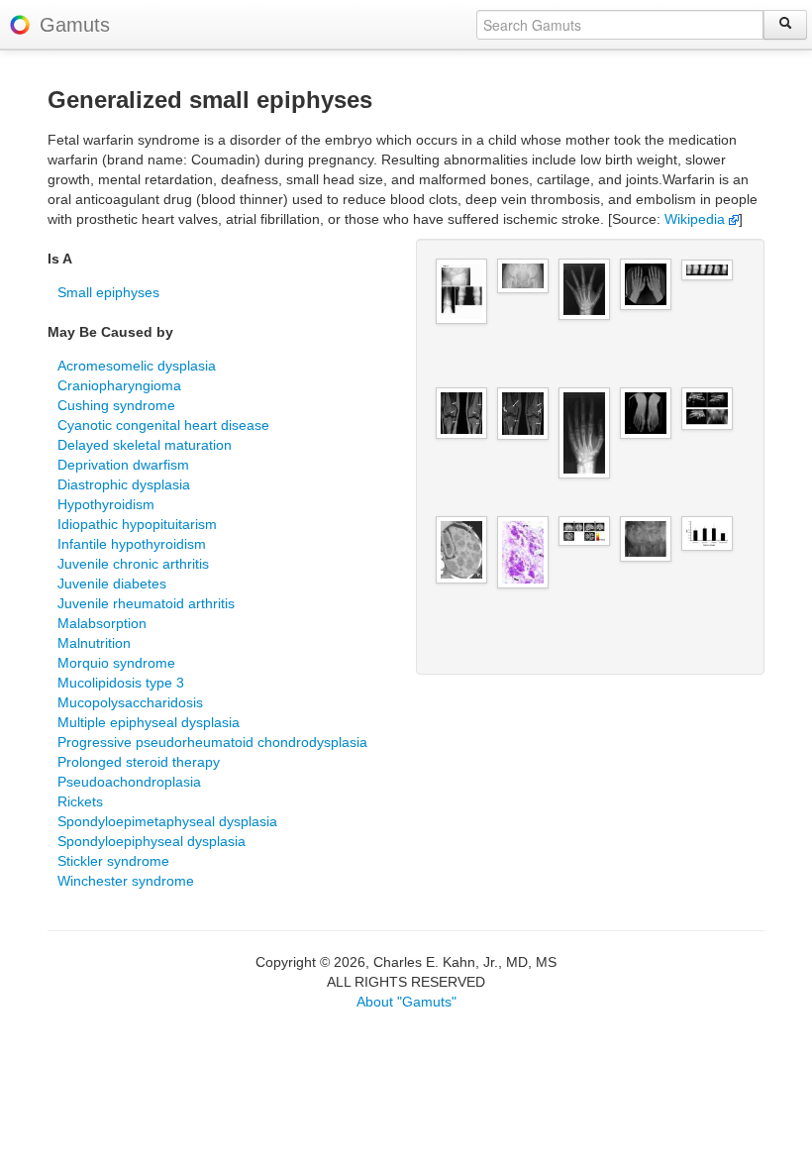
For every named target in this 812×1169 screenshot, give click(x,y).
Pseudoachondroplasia (129, 782)
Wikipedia (696, 219)
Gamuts (75, 25)
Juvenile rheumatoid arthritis (146, 603)
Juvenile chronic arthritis (133, 564)
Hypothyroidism (105, 504)
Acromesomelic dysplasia (136, 365)
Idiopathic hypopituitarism (137, 524)
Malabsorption (102, 623)
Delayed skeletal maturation (144, 445)
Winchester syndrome (125, 881)
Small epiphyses (108, 292)
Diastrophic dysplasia (123, 484)
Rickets (80, 801)
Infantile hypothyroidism (131, 544)
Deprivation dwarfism (123, 465)
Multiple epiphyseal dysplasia (148, 722)
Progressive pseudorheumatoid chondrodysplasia (212, 742)
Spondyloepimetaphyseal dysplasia (167, 821)
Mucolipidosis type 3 (120, 683)
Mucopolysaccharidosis (130, 702)
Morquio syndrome (116, 663)
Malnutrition (94, 643)
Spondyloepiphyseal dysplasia (151, 841)
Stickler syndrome (113, 861)
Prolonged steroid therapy (138, 762)
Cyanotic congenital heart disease (163, 425)
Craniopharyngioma (119, 385)
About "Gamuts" (406, 1002)
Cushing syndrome (116, 405)
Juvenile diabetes (111, 583)
